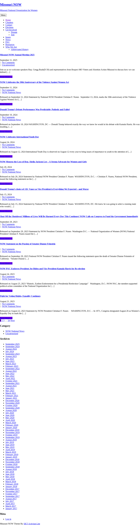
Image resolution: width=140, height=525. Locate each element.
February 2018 (11, 484)
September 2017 (12, 496)
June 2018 (9, 474)
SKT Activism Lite (32, 524)
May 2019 (9, 447)
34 (9, 320)
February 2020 (11, 425)
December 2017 (12, 489)
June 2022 (9, 373)
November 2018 (12, 462)
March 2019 (10, 452)
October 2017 (11, 494)
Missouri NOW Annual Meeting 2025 (17, 55)
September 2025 (12, 344)
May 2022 (9, 376)
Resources (9, 44)
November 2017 (12, 491)
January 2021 (11, 398)
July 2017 (9, 501)
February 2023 (11, 366)
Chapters (9, 22)
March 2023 (10, 364)
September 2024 (12, 346)
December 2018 (12, 459)
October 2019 (11, 435)
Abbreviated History (20, 49)
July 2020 (9, 413)
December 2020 (12, 400)
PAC (7, 42)
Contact (8, 25)
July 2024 (9, 351)
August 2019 (11, 440)
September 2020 (12, 408)
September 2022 (12, 368)
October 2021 (11, 381)
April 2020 (10, 420)
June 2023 (9, 361)
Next (12, 320)
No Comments (8, 62)
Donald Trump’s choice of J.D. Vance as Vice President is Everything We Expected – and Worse (44, 189)
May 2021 (9, 391)
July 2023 (9, 359)
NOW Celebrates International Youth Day (19, 137)
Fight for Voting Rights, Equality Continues (20, 296)
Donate (14, 32)
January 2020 (11, 427)
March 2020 (10, 422)
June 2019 (9, 445)
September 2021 (12, 383)
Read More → (6, 77)
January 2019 (11, 457)
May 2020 (9, 418)
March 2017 (10, 506)
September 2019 (12, 437)
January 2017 (11, 508)
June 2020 (9, 415)
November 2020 (12, 403)
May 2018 (9, 476)
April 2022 (10, 378)
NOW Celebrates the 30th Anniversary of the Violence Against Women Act (34, 82)
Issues (8, 37)
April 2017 (10, 503)
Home (8, 20)
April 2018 (10, 479)
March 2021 (10, 393)
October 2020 (11, 405)
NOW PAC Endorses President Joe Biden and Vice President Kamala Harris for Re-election (42, 268)
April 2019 (10, 449)
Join (12, 35)
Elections (9, 27)
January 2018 (11, 486)
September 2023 (12, 354)
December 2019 (12, 430)
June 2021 (9, 388)
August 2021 (11, 386)
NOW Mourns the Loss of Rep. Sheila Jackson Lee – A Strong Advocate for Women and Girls (43, 162)
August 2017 (11, 499)
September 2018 (12, 467)
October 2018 (11, 464)
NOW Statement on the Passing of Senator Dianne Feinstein (27, 244)
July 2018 (9, 472)
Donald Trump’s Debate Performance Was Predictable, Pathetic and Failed (35, 109)
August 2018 (11, 469)
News (8, 39)
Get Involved (11, 30)
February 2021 (11, 395)
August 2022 (11, 371)
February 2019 (11, 454)
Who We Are (11, 47)
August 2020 (11, 410)
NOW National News (11, 92)
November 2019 (12, 432)
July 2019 (9, 442)
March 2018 (10, 481)
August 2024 (11, 349)
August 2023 (11, 356)
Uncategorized (8, 65)
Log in (8, 519)
